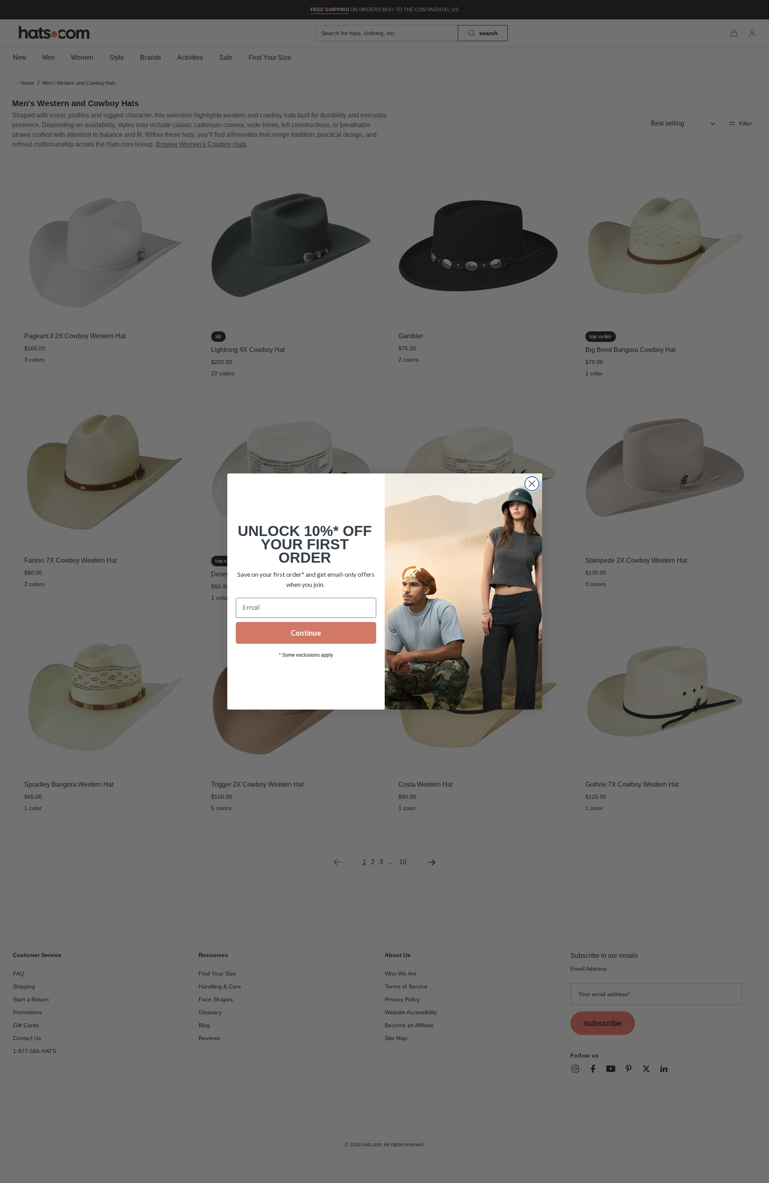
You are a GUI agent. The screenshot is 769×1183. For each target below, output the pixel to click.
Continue (306, 632)
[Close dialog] (532, 484)
